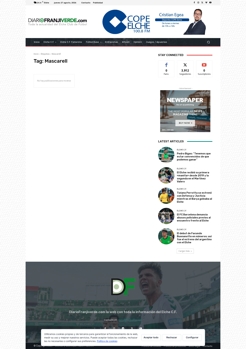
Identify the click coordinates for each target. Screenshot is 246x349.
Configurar (192, 337)
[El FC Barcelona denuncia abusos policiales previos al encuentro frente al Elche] (166, 216)
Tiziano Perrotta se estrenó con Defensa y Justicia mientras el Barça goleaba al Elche (194, 197)
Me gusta (166, 63)
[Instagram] (198, 3)
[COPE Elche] (151, 22)
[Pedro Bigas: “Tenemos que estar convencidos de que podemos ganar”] (166, 155)
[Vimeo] (206, 3)
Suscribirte (204, 63)
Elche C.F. (182, 150)
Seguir (185, 63)
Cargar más (184, 251)
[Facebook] (194, 3)
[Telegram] (123, 328)
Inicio (36, 53)
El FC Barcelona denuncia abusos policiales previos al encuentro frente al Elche (194, 217)
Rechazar (171, 337)
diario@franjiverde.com (130, 320)
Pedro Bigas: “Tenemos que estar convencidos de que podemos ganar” (194, 156)
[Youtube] (210, 3)
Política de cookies (107, 341)
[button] (208, 42)
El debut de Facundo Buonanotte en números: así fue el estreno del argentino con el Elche (194, 238)
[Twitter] (202, 3)
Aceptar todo (151, 337)
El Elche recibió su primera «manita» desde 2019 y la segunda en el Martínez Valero (193, 177)
